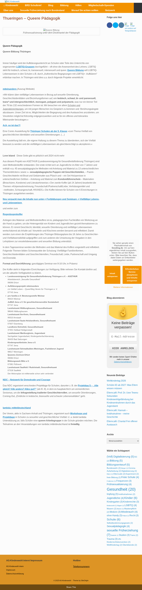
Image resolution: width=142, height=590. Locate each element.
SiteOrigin (84, 580)
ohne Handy (114, 515)
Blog (50, 5)
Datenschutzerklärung (122, 362)
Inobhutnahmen (126, 494)
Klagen (120, 505)
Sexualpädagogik (118, 526)
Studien (124, 535)
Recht (134, 515)
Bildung (64, 5)
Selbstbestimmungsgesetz (120, 523)
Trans (134, 535)
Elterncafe (119, 474)
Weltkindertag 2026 (116, 381)
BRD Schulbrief (33, 5)
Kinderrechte (131, 501)
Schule (113, 519)
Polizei (125, 516)
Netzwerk (110, 10)
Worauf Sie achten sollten (84, 10)
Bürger (124, 468)
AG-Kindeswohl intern (15, 566)
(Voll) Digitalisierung (120, 456)
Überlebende (130, 545)
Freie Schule (130, 477)
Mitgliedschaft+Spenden (101, 5)
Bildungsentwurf (118, 464)
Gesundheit (121, 489)
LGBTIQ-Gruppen (25, 67)
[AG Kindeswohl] (12, 1)
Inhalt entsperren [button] (112, 274)
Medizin (115, 512)
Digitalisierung (129, 471)
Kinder (130, 497)
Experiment (132, 474)
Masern (111, 508)
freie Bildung (114, 477)
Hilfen (78, 5)
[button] (138, 8)
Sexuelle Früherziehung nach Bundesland (42, 10)
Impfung (112, 494)
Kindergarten (115, 501)
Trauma (112, 539)
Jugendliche (115, 498)
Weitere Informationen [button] (123, 287)
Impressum (10, 570)
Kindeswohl (10, 5)
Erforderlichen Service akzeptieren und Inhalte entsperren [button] (132, 275)
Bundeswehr (114, 468)
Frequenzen (123, 481)
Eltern (110, 474)
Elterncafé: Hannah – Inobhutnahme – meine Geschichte (118, 413)
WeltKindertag (114, 545)
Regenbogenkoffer (13, 214)
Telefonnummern (81, 566)
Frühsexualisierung (119, 484)
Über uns (8, 10)
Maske (120, 509)
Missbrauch (129, 511)
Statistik (114, 535)
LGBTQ (131, 505)
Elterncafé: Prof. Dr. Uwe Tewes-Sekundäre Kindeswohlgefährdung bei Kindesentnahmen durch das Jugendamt (123, 399)
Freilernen (111, 481)
